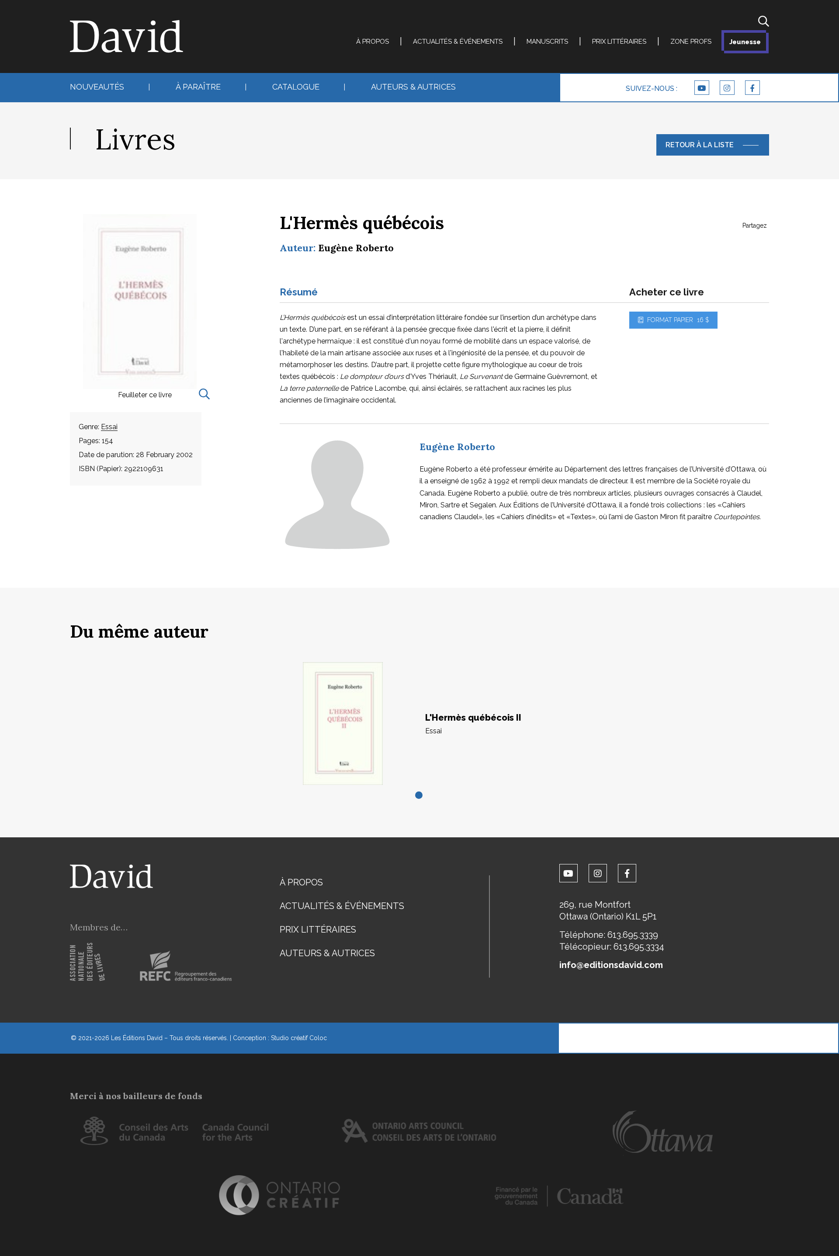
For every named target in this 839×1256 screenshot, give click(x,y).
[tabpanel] (419, 723)
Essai (109, 427)
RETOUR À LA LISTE (700, 145)
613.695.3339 (632, 935)
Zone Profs (690, 41)
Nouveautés (97, 86)
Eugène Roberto (356, 248)
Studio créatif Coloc (299, 1037)
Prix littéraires (619, 41)
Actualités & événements (458, 41)
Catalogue (295, 86)
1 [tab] (419, 795)
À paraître (198, 86)
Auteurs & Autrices (413, 86)
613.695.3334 (639, 946)
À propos (372, 41)
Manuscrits (547, 41)
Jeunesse (745, 42)
